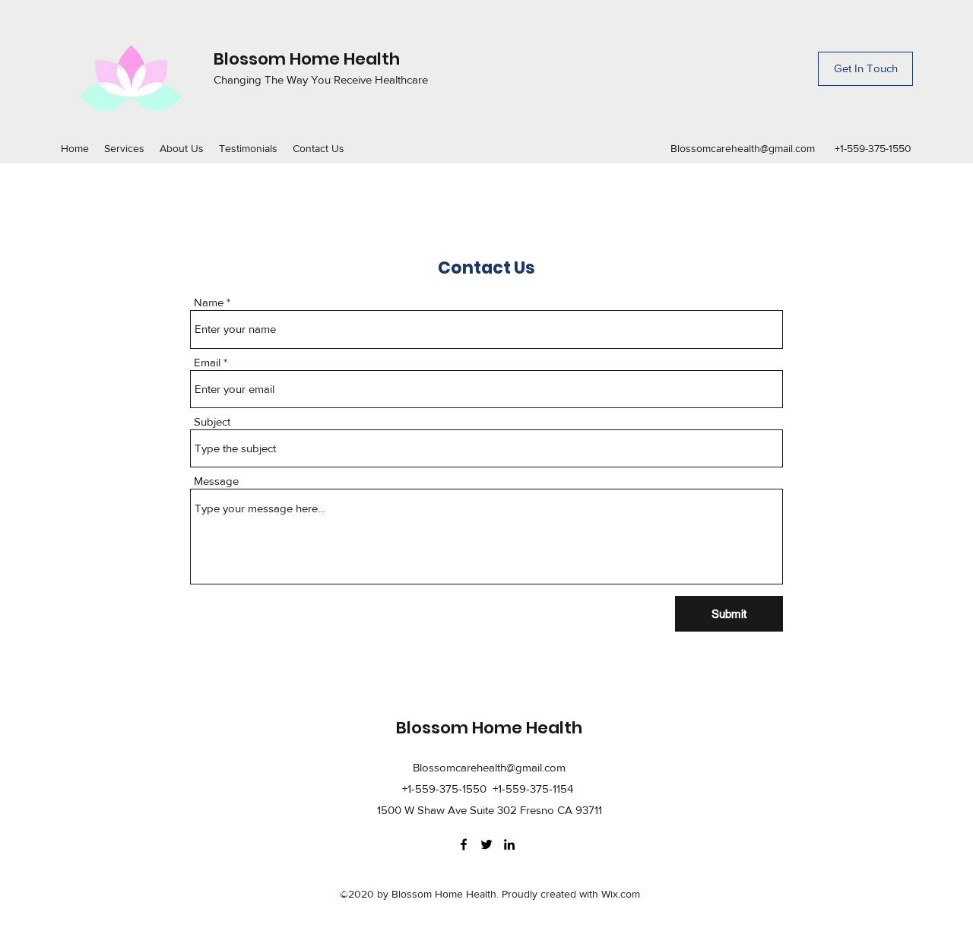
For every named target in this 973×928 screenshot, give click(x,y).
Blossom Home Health (307, 59)
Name (208, 302)
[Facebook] (463, 844)
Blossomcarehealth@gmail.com (742, 148)
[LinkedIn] (509, 844)
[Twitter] (486, 844)
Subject (212, 421)
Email (207, 362)
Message (216, 480)
